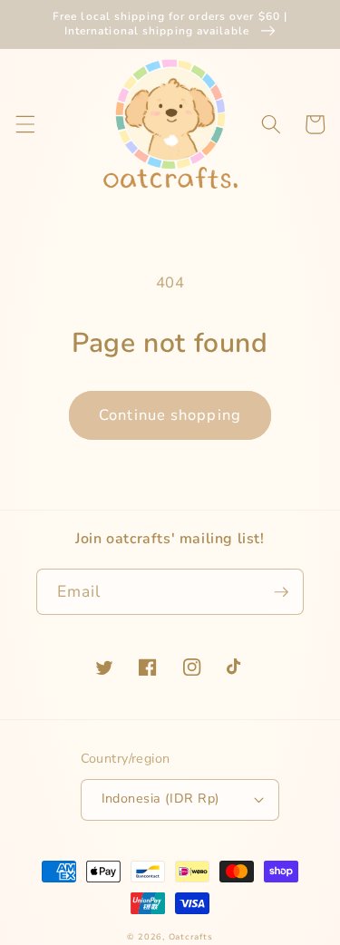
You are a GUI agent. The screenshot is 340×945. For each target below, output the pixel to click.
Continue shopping (170, 414)
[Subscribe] (281, 592)
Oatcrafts (191, 936)
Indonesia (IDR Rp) (161, 798)
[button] (24, 124)
